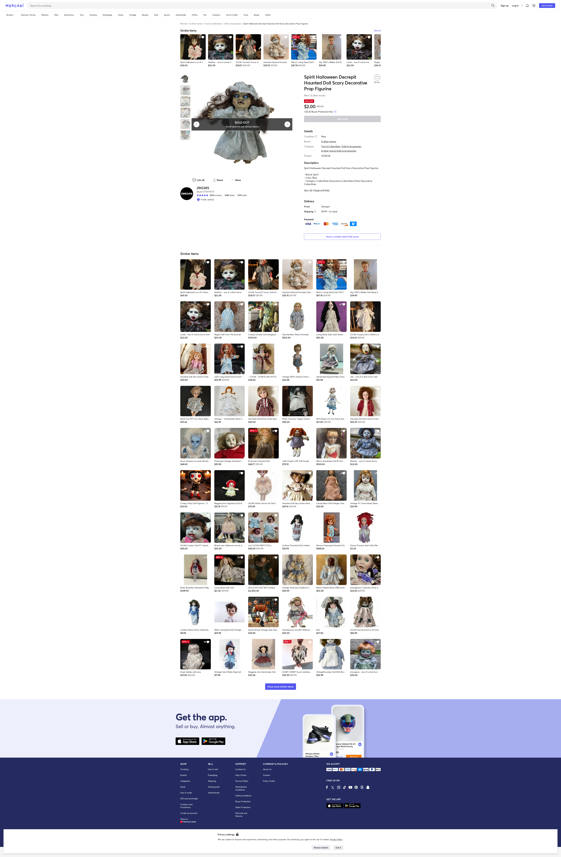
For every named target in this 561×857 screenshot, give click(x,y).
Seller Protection (242, 807)
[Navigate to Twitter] (333, 787)
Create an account (188, 813)
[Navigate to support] (329, 769)
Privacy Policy (336, 839)
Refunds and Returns (241, 814)
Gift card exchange (189, 798)
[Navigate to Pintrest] (356, 787)
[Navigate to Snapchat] (368, 787)
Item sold (342, 118)
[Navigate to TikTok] (344, 787)
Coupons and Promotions (186, 806)
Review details (321, 847)
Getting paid (213, 786)
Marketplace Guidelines (241, 788)
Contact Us (240, 769)
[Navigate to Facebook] (327, 787)
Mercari (183, 23)
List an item (547, 5)
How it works (186, 792)
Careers (266, 775)
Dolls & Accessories (232, 23)
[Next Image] (287, 124)
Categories (185, 781)
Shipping (212, 781)
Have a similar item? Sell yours (342, 236)
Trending (184, 769)
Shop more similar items (280, 686)
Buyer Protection (243, 801)
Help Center (240, 775)
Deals (182, 786)
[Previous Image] (196, 124)
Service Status (241, 781)
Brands (183, 775)
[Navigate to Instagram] (339, 787)
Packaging (212, 775)
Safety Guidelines (243, 795)
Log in (515, 5)
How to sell (213, 769)
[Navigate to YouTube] (350, 787)
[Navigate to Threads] (362, 787)
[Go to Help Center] (316, 136)
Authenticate (214, 792)
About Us (267, 769)
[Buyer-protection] (335, 112)
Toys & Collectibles (213, 23)
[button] (527, 5)
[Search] (493, 5)
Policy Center (269, 781)
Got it (338, 847)
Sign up (504, 5)
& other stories (196, 23)
